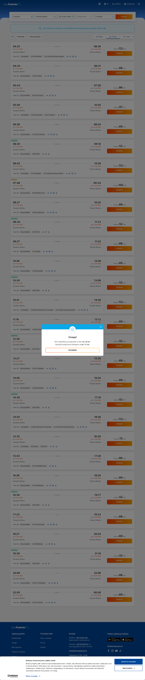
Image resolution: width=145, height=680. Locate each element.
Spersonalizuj (127, 668)
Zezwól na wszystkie (128, 661)
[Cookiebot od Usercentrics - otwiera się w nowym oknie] (12, 676)
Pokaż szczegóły (32, 676)
